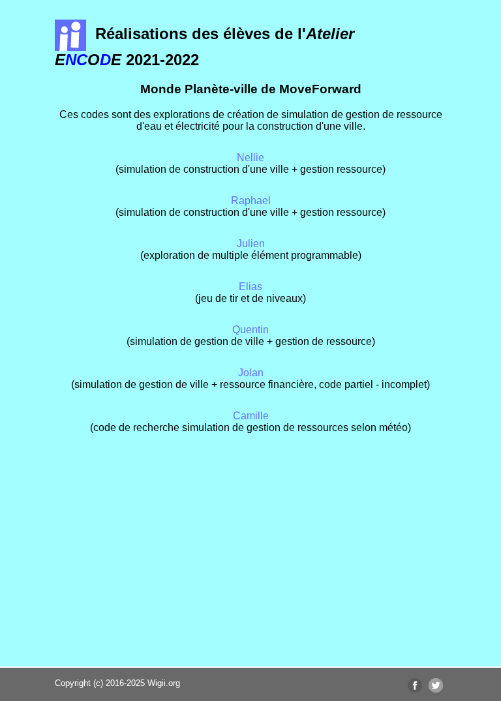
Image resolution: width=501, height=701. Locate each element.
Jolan (251, 372)
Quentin (250, 329)
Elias (250, 286)
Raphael (251, 200)
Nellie (250, 157)
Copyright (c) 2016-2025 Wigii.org (117, 683)
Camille (251, 415)
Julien (251, 243)
